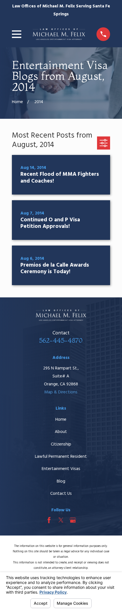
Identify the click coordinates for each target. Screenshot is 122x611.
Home (60, 419)
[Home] (59, 34)
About (61, 431)
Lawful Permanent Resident (61, 456)
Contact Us (61, 493)
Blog (61, 481)
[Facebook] (49, 520)
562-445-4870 (61, 340)
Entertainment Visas (61, 468)
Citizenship (61, 444)
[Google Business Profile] (73, 520)
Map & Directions (60, 392)
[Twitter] (61, 520)
